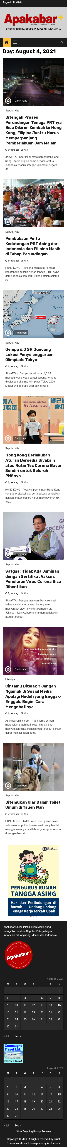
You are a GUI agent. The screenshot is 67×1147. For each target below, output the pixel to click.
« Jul (6, 1036)
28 (50, 1019)
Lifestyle (10, 679)
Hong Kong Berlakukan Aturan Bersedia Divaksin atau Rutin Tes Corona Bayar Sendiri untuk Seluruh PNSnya (33, 465)
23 (7, 1019)
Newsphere (36, 1143)
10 (16, 1005)
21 (50, 1012)
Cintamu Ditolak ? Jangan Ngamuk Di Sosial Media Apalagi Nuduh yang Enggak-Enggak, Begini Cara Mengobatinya (33, 696)
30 (7, 1026)
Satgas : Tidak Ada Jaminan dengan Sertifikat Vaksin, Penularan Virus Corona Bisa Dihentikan (33, 579)
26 (33, 1019)
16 (7, 1012)
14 (50, 1005)
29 (59, 1019)
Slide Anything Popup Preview (33, 1131)
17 (16, 1012)
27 (42, 1019)
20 (42, 1012)
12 (33, 1005)
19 (33, 1012)
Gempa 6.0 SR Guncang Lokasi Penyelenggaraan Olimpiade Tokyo (29, 354)
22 (59, 1012)
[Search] (61, 42)
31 (16, 1026)
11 (25, 1005)
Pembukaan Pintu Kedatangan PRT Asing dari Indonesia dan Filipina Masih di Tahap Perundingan (32, 246)
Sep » (18, 1036)
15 (59, 1005)
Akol (26, 150)
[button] (30, 916)
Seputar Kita (12, 110)
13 (42, 1005)
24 (16, 1019)
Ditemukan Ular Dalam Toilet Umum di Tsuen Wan (33, 805)
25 (25, 1019)
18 (25, 1012)
